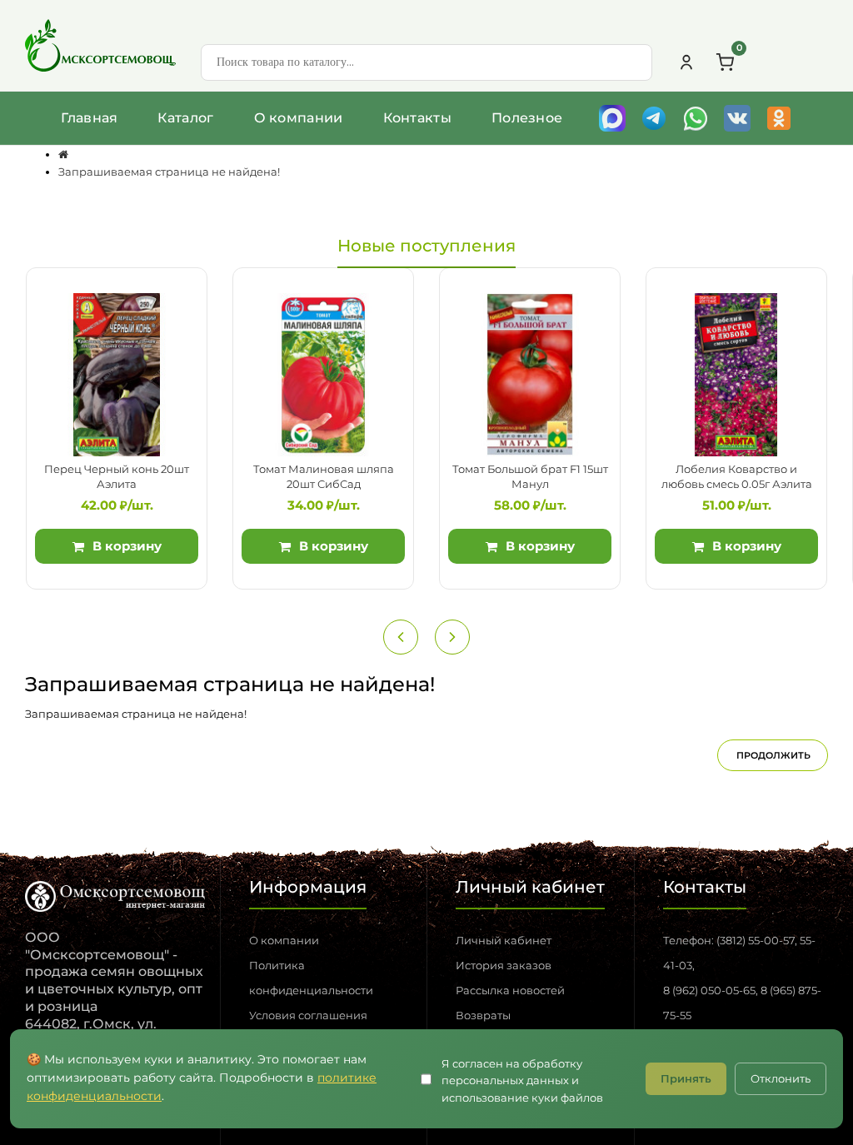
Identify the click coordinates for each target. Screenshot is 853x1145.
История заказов (503, 965)
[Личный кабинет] (686, 62)
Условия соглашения (308, 1015)
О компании (298, 118)
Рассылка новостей (510, 990)
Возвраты (483, 1015)
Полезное (526, 118)
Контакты (417, 118)
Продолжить (773, 755)
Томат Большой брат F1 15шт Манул (530, 476)
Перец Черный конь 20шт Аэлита (116, 476)
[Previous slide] (400, 637)
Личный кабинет (503, 940)
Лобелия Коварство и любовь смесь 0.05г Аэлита (736, 476)
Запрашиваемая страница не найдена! (169, 171)
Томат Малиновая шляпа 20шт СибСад (323, 476)
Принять (686, 1078)
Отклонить (781, 1078)
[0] (725, 62)
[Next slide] (452, 637)
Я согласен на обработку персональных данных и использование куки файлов (522, 1081)
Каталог (185, 118)
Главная (89, 118)
